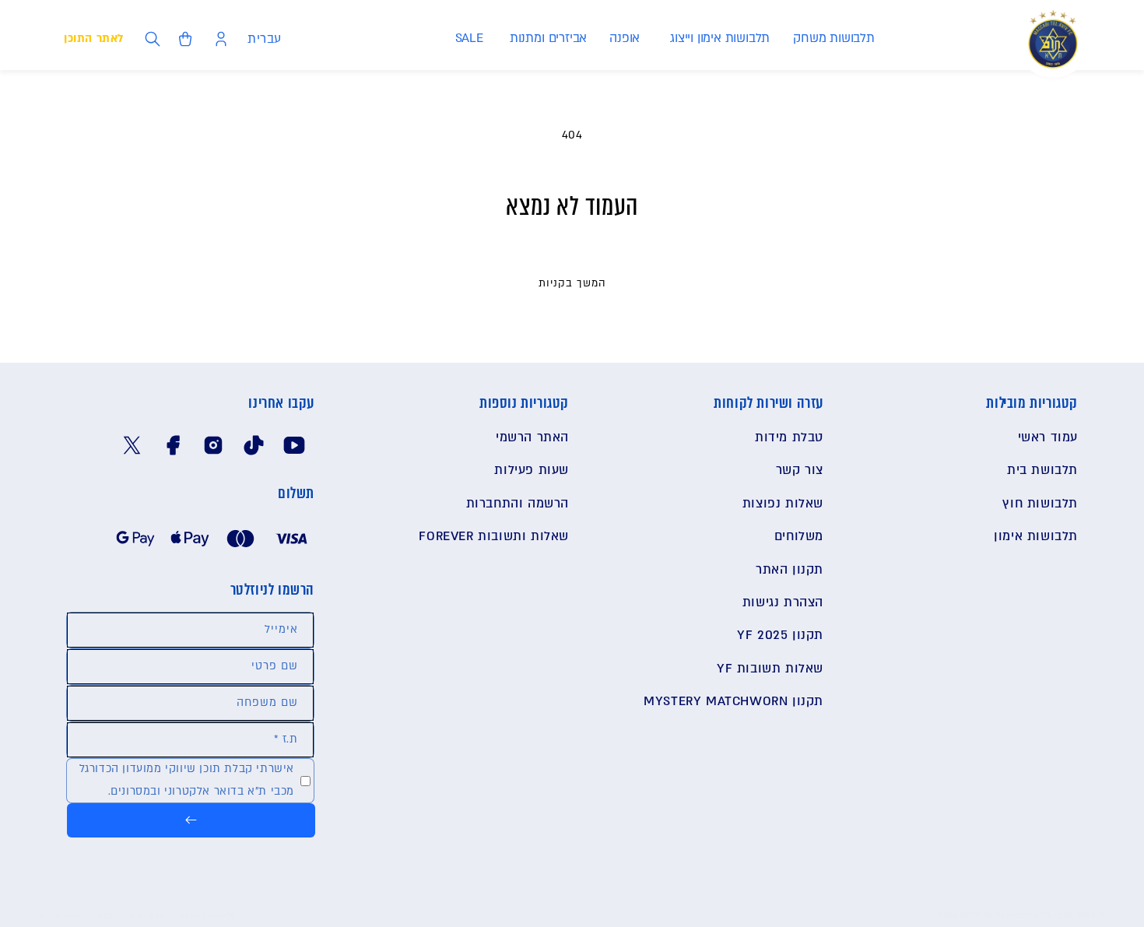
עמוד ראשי (1048, 437)
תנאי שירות (60, 916)
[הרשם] (191, 820)
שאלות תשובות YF (770, 668)
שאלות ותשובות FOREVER (494, 536)
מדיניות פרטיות (207, 916)
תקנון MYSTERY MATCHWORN (733, 701)
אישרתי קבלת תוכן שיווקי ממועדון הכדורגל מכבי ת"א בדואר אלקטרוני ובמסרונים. (186, 780)
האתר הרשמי (532, 437)
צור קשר (799, 470)
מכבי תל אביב (1045, 915)
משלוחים (798, 536)
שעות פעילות (531, 470)
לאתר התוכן (94, 38)
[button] (833, 38)
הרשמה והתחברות (517, 503)
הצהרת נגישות (782, 602)
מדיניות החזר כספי (130, 916)
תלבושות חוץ (1040, 503)
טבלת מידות (789, 437)
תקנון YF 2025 (780, 635)
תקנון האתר (789, 569)
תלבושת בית (1042, 470)
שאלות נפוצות (782, 503)
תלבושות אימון (1036, 536)
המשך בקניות (572, 283)
